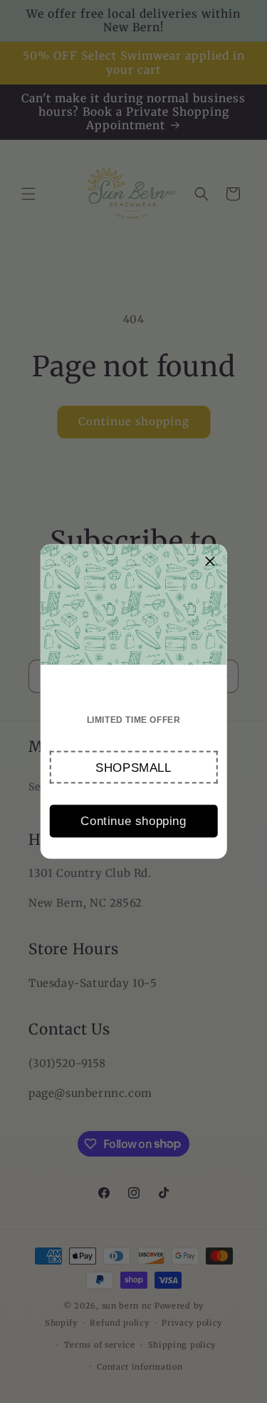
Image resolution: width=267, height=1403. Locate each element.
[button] (133, 767)
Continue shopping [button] (133, 820)
